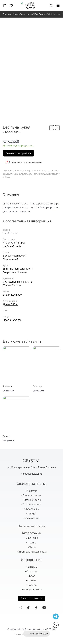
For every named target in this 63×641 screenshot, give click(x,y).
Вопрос (31, 585)
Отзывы (31, 580)
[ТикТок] (28, 607)
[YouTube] (44, 607)
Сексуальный (10, 259)
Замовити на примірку (18, 153)
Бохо (6, 255)
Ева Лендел (40, 14)
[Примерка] (4, 5)
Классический (18, 255)
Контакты (32, 566)
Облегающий (31, 508)
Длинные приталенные (16, 268)
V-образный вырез (14, 242)
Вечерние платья (31, 526)
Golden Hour (55, 14)
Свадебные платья (23, 14)
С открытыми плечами (16, 281)
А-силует (32, 490)
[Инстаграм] (20, 607)
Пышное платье (32, 495)
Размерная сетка (32, 589)
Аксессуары (31, 533)
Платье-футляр (12, 319)
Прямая (32, 513)
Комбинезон (32, 518)
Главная (7, 14)
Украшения (32, 537)
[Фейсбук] (36, 607)
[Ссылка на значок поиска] (51, 5)
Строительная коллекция (32, 551)
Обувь (32, 547)
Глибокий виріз (12, 246)
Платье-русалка (31, 499)
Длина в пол (10, 304)
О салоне (31, 571)
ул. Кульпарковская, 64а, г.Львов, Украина (31, 467)
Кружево (16, 294)
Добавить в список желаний (25, 162)
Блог (32, 575)
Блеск (6, 294)
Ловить (32, 542)
